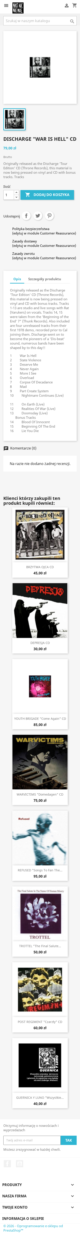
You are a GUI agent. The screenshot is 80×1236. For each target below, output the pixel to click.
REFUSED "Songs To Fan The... (40, 870)
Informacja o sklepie (23, 1218)
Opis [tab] (17, 279)
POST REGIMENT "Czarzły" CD (40, 1022)
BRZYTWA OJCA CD (40, 567)
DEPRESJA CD (40, 643)
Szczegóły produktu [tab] (44, 279)
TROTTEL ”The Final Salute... (40, 946)
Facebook (7, 1163)
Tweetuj (37, 215)
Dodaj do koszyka (47, 194)
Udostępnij (26, 215)
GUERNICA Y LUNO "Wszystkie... (40, 1097)
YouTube (19, 1163)
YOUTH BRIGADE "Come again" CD (40, 718)
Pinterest (49, 215)
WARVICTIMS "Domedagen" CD (40, 794)
